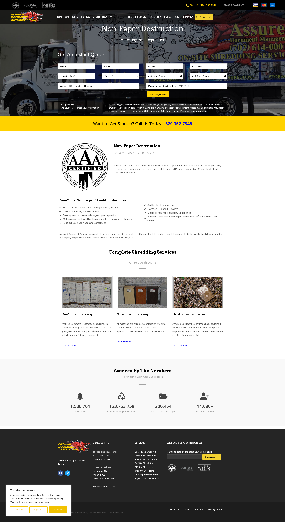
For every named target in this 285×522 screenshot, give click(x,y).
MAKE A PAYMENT (234, 5)
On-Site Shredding (143, 463)
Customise (19, 509)
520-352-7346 (179, 123)
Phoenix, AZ (99, 474)
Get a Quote (158, 94)
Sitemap (174, 509)
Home (58, 17)
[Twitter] (67, 473)
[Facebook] (60, 473)
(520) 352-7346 (107, 486)
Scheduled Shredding (132, 17)
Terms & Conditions (193, 509)
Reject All (38, 509)
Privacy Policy (215, 509)
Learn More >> (69, 345)
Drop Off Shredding (144, 470)
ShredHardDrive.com (103, 478)
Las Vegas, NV (100, 471)
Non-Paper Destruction (146, 474)
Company (188, 17)
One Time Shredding (77, 17)
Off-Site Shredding (144, 467)
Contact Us (203, 17)
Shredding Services (104, 17)
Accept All (57, 509)
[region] (38, 500)
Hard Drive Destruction (164, 17)
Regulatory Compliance (146, 478)
